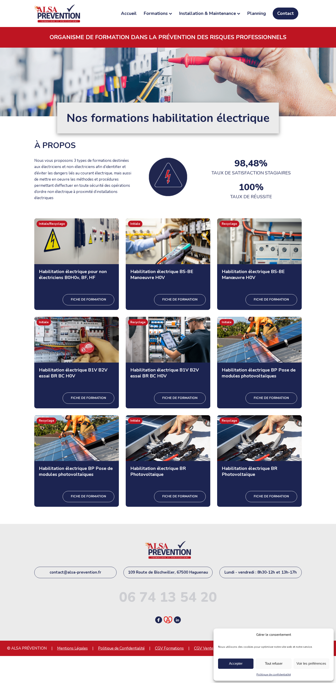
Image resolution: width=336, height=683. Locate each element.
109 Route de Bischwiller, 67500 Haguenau (168, 572)
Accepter (236, 663)
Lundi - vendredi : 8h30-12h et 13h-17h (260, 572)
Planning (256, 13)
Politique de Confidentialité (121, 648)
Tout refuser (274, 663)
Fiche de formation (88, 299)
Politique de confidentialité (273, 674)
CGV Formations (169, 648)
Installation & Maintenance (207, 13)
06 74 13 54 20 (168, 597)
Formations (156, 13)
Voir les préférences (311, 663)
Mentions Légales (72, 648)
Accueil (129, 13)
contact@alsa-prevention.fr (75, 572)
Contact (285, 13)
